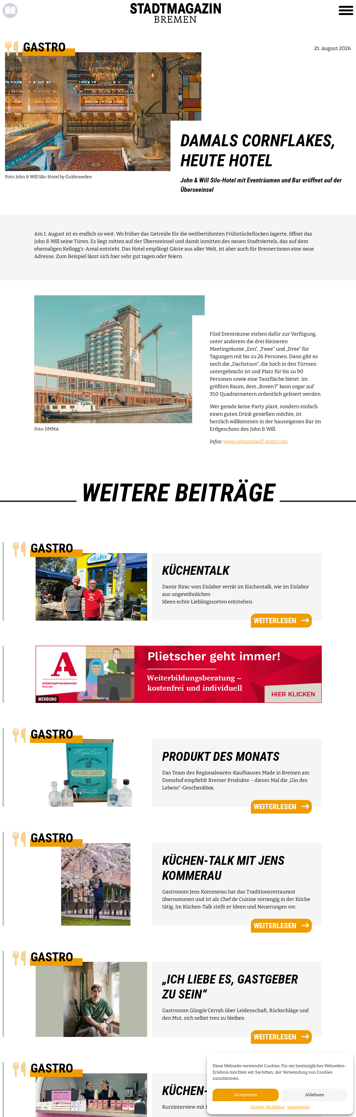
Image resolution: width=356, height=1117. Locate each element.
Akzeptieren (246, 1094)
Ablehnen (314, 1094)
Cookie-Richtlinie (268, 1106)
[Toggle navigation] (345, 11)
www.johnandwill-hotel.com (255, 442)
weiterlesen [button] (275, 620)
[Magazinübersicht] (10, 10)
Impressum (298, 1106)
